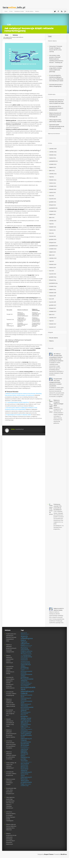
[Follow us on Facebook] (58, 11)
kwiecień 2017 (52, 324)
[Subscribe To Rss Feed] (61, 11)
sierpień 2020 (52, 252)
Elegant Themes (49, 854)
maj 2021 (51, 223)
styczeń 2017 (52, 327)
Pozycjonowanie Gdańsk (25, 669)
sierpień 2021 (52, 214)
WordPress (64, 854)
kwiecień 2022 (52, 189)
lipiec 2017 (51, 314)
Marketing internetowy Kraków (25, 649)
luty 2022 (51, 195)
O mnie (10, 11)
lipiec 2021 (51, 217)
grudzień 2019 (52, 277)
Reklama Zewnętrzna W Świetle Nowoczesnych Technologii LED (55, 114)
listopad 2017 (52, 308)
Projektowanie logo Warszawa (25, 728)
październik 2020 (53, 245)
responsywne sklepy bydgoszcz (26, 762)
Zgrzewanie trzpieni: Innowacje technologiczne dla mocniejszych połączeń (56, 126)
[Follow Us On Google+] (65, 11)
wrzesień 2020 (52, 248)
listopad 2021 (52, 205)
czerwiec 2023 (52, 173)
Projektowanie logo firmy (26, 725)
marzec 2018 (52, 295)
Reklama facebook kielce (24, 754)
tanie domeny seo (24, 766)
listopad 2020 (52, 242)
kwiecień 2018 (52, 292)
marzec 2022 (52, 192)
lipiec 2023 (52, 170)
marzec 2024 (52, 158)
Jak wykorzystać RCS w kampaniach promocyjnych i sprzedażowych (56, 108)
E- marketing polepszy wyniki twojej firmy (17, 402)
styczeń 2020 (52, 273)
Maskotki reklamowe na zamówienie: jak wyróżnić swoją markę (10, 723)
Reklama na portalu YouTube (25, 759)
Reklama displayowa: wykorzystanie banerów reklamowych (9, 659)
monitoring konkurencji (24, 658)
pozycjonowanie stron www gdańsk (27, 709)
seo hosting (25, 763)
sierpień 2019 (52, 289)
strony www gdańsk (24, 765)
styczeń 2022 (52, 198)
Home (6, 11)
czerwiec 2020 (52, 258)
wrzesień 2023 (52, 164)
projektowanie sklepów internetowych (26, 730)
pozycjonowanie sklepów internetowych (26, 682)
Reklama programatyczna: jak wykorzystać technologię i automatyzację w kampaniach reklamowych (11, 839)
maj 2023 (51, 176)
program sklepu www (26, 717)
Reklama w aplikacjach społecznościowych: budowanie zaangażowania (11, 648)
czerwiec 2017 (52, 317)
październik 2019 (53, 283)
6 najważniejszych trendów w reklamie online (18, 414)
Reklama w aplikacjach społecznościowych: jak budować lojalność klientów (11, 733)
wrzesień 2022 (52, 186)
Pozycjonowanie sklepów (27, 680)
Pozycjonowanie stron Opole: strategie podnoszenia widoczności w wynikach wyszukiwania (55, 382)
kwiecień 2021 (52, 227)
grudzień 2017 (52, 305)
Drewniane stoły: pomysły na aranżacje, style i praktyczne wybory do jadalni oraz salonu (56, 101)
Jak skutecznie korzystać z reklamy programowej (11, 773)
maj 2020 (51, 261)
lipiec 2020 (52, 255)
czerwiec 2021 (52, 220)
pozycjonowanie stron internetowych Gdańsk (28, 690)
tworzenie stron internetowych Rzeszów (26, 776)
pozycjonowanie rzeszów (26, 672)
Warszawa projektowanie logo (26, 782)
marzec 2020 (52, 267)
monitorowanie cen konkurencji (25, 662)
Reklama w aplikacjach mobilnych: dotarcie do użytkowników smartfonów (11, 755)
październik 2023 (53, 161)
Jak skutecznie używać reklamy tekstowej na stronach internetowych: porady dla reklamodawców (10, 683)
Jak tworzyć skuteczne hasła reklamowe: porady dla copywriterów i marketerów (11, 744)
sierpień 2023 (52, 167)
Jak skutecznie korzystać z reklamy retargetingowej (11, 693)
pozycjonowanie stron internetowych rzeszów (26, 697)
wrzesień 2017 (52, 311)
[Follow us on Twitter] (54, 11)
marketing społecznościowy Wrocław (26, 652)
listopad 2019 (52, 280)
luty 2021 (51, 233)
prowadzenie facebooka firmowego (26, 743)
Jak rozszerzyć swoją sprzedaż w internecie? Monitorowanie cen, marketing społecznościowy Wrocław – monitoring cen (56, 59)
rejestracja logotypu (24, 750)
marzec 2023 (52, 183)
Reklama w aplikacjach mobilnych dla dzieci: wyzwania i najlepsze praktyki (10, 703)
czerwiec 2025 (52, 151)
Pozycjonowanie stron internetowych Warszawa (26, 703)
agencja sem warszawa (26, 646)
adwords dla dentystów (24, 633)
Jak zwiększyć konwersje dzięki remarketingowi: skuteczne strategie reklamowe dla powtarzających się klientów (56, 357)
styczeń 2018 (52, 302)
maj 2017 (51, 320)
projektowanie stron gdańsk (26, 733)
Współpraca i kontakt (19, 11)
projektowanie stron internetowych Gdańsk (26, 737)
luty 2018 (51, 299)
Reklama (37, 11)
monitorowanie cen (24, 660)
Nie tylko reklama (29, 11)
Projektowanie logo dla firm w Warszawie (26, 721)
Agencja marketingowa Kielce (27, 638)
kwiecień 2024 (52, 155)
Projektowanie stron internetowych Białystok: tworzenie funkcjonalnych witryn (11, 637)
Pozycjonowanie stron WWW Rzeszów (26, 713)
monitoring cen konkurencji (26, 656)
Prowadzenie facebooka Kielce (25, 747)
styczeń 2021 (52, 236)
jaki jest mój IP (28, 646)
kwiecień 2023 (52, 180)
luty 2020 (51, 270)
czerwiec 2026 (52, 148)
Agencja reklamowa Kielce (25, 643)
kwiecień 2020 (52, 264)
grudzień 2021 (52, 201)
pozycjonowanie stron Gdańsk (26, 685)
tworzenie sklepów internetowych (26, 770)
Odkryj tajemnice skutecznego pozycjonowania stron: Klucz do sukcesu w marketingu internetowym (10, 803)
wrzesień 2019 (52, 286)
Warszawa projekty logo (26, 784)
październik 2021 (53, 208)
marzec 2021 (52, 230)
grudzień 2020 (52, 239)
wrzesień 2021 (52, 211)
